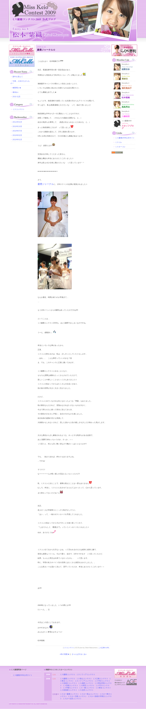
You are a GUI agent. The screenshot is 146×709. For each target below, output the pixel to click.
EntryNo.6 (126, 113)
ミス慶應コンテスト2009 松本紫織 (73, 21)
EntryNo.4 (128, 95)
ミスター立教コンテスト (77, 696)
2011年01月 (17, 122)
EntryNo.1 (127, 66)
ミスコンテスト (68, 647)
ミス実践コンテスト (70, 685)
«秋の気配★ (64, 654)
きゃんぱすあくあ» (79, 654)
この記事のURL (103, 647)
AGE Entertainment (125, 682)
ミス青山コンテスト (84, 679)
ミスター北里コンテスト (72, 699)
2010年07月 (17, 131)
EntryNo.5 (128, 104)
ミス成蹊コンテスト (86, 683)
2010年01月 (17, 140)
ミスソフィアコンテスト (85, 674)
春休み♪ (16, 92)
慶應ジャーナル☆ (46, 50)
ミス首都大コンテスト (68, 683)
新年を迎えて (18, 77)
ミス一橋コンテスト (87, 688)
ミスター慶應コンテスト (69, 694)
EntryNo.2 (126, 76)
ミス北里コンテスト (86, 690)
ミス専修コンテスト (70, 688)
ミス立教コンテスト (100, 679)
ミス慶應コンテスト (67, 674)
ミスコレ (118, 142)
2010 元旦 (16, 97)
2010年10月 (17, 126)
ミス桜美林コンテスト (68, 690)
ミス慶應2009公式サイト (125, 138)
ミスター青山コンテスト (89, 694)
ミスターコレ (120, 147)
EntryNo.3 (127, 85)
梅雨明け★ (17, 88)
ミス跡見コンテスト (87, 685)
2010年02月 (17, 135)
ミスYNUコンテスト (102, 681)
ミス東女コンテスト (103, 688)
